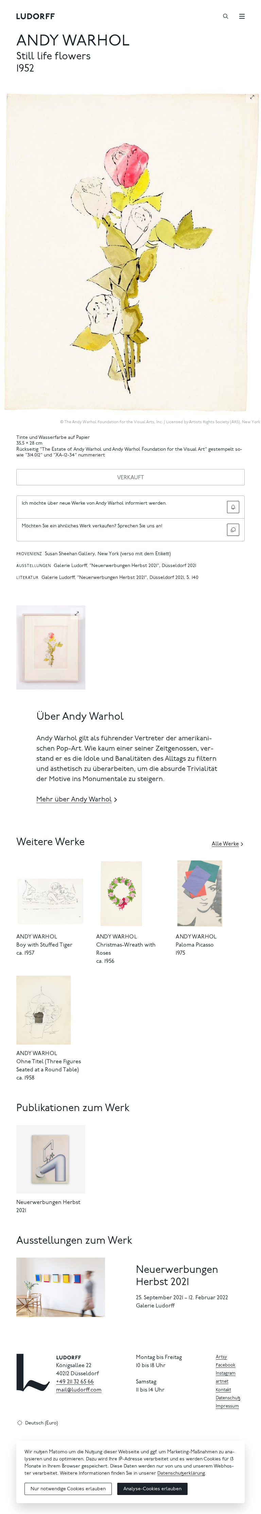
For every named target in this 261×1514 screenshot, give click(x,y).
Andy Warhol (73, 42)
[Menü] (242, 16)
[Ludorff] (35, 16)
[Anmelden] (233, 507)
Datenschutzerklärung (181, 1473)
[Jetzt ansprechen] (233, 530)
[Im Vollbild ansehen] (252, 97)
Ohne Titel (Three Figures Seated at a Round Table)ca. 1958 (48, 1070)
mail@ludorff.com (79, 1390)
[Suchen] (226, 16)
